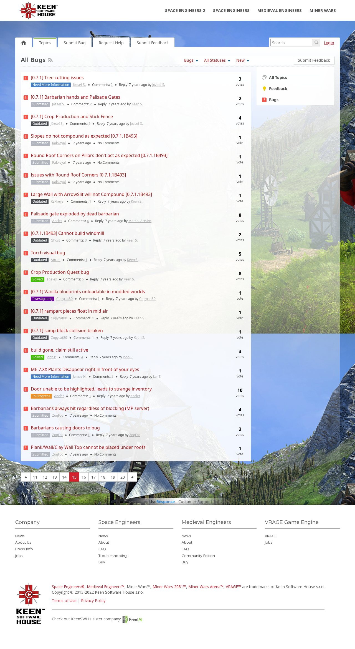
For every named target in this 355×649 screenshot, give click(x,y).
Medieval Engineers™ (106, 586)
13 (54, 477)
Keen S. (137, 104)
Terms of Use (64, 600)
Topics (45, 42)
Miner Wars (323, 10)
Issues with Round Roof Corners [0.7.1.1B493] (78, 175)
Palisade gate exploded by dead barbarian (75, 214)
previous (26, 477)
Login (329, 42)
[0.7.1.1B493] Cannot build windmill (67, 233)
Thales (52, 279)
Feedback (278, 88)
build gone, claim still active (59, 350)
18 (103, 477)
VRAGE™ (233, 586)
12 (45, 477)
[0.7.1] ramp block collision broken (67, 330)
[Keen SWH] (31, 624)
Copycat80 (64, 298)
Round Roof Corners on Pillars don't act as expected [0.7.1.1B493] (99, 155)
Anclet (57, 220)
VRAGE (271, 535)
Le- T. (157, 376)
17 (93, 477)
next (132, 477)
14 (64, 477)
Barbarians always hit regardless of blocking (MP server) (90, 408)
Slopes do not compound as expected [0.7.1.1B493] (84, 136)
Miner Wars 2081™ (169, 586)
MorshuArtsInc (139, 220)
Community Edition (198, 555)
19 (113, 477)
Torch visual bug (48, 253)
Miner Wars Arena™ (206, 586)
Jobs (19, 555)
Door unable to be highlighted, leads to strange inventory (91, 389)
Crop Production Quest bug (60, 272)
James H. (80, 376)
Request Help (111, 42)
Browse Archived (235, 476)
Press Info (24, 548)
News (20, 535)
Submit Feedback (153, 42)
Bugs (273, 99)
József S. (79, 84)
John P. (51, 357)
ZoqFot (57, 415)
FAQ (102, 548)
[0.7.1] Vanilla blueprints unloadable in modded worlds (88, 292)
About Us (23, 542)
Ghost (55, 240)
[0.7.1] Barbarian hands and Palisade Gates (75, 97)
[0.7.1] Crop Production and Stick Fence (72, 116)
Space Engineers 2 (185, 10)
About (103, 542)
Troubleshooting (112, 555)
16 (84, 477)
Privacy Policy (93, 600)
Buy (101, 562)
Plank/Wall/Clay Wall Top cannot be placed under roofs (88, 447)
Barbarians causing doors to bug (65, 428)
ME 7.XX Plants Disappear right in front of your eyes (85, 369)
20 (122, 477)
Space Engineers (231, 10)
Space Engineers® (68, 586)
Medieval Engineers (279, 10)
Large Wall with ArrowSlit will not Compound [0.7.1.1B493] (91, 194)
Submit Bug (75, 42)
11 (35, 477)
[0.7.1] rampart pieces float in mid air (69, 311)
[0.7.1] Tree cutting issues (57, 77)
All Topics (278, 77)
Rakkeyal (59, 143)
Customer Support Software (204, 502)
